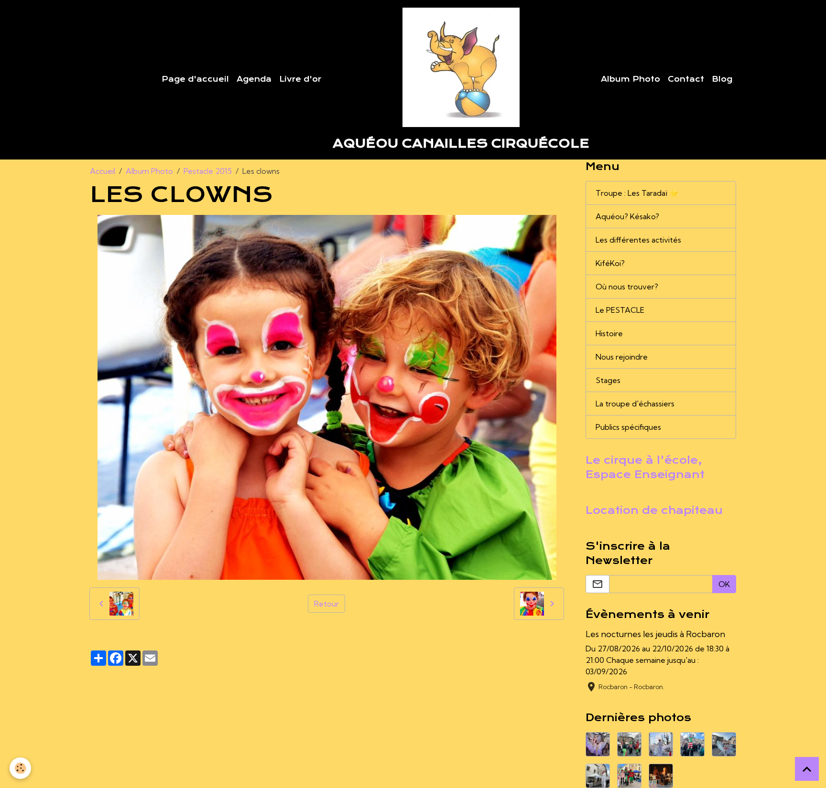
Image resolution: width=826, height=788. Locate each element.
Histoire (609, 333)
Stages (608, 380)
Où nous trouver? (627, 286)
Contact (686, 79)
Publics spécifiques (628, 427)
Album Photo (630, 79)
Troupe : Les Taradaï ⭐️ (637, 193)
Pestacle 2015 (208, 171)
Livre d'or (300, 79)
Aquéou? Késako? (627, 216)
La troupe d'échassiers (635, 403)
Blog (722, 79)
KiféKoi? (610, 263)
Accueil (102, 171)
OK (724, 584)
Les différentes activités (638, 240)
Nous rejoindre (622, 357)
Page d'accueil (195, 79)
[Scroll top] (807, 769)
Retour (326, 603)
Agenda (254, 79)
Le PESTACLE (620, 310)
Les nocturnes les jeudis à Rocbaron (655, 634)
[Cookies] (20, 768)
